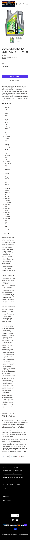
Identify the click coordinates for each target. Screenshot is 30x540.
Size (3, 63)
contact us (6, 488)
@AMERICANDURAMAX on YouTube (13, 477)
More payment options (15, 80)
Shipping (4, 57)
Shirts (4, 504)
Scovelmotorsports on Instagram (13, 474)
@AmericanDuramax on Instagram (12, 470)
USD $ (14, 515)
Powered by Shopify (23, 534)
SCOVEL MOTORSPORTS (12, 534)
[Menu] (27, 4)
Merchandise (6, 500)
